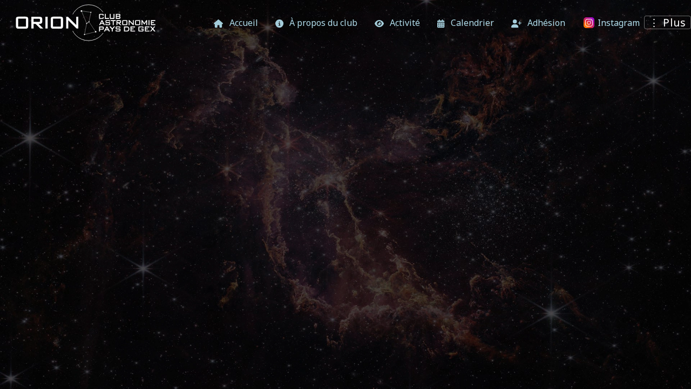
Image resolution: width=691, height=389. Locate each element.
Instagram (617, 23)
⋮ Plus (667, 22)
